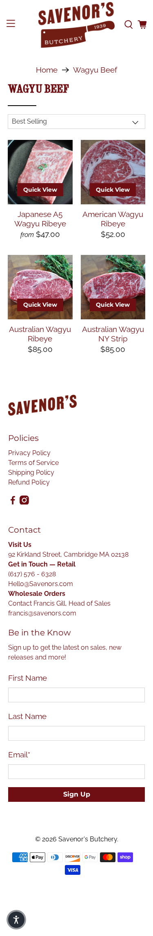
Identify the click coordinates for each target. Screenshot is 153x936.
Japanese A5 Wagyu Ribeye (40, 219)
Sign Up (76, 794)
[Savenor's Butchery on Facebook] (13, 502)
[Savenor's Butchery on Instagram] (24, 502)
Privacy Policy (29, 453)
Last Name (27, 716)
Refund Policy (29, 482)
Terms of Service (33, 463)
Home (47, 70)
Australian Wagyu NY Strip (113, 334)
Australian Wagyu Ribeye (40, 334)
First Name (27, 677)
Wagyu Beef (95, 70)
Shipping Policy (31, 472)
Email (19, 754)
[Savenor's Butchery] (76, 25)
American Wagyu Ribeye (112, 219)
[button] (16, 919)
